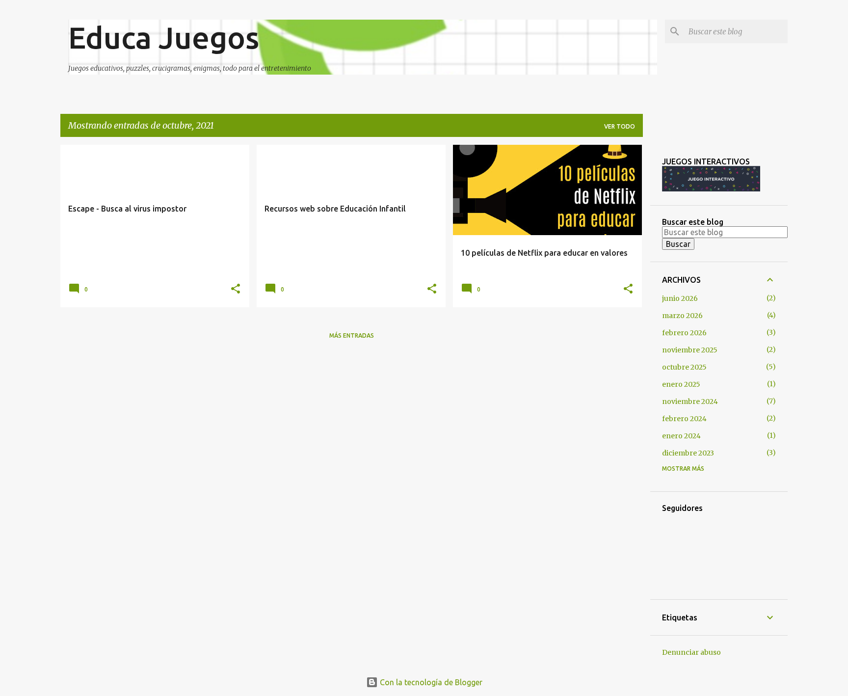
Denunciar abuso (691, 652)
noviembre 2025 (689, 350)
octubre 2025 (684, 367)
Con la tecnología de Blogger (430, 682)
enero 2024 (681, 435)
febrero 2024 (684, 418)
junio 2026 (680, 298)
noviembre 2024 (690, 401)
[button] (235, 289)
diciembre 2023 (688, 453)
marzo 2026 (682, 315)
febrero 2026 (684, 332)
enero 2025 (681, 384)
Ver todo (619, 126)
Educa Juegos (163, 37)
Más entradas (351, 335)
